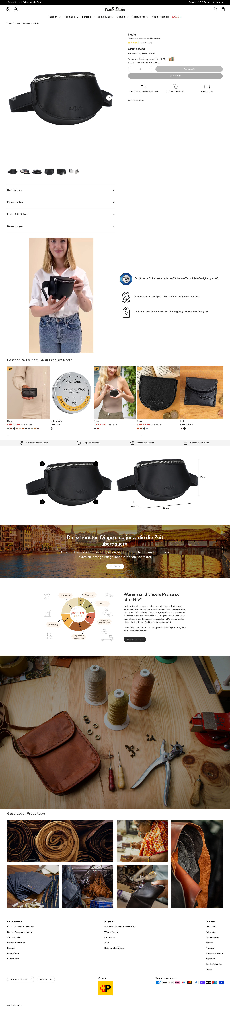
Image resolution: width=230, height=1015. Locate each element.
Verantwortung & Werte (101, 749)
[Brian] (158, 392)
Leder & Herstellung (130, 749)
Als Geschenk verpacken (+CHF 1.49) (148, 58)
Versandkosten (148, 53)
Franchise (210, 948)
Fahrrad (86, 17)
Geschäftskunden (214, 964)
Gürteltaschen (27, 24)
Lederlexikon (13, 958)
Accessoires (138, 17)
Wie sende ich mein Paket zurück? (120, 926)
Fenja (96, 421)
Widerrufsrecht (111, 932)
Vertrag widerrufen (16, 942)
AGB (106, 942)
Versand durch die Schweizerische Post (24, 2)
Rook (9, 421)
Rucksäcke (70, 17)
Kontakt (11, 948)
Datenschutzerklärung (114, 948)
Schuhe (121, 17)
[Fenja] (115, 392)
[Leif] (201, 392)
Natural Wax (56, 421)
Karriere (209, 942)
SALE (175, 17)
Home (9, 24)
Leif (182, 421)
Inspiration (210, 958)
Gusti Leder (17, 1005)
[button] (8, 9)
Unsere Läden (212, 937)
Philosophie (211, 926)
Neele (36, 24)
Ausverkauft (189, 69)
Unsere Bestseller (134, 639)
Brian (139, 421)
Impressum (109, 937)
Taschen (52, 17)
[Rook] (28, 392)
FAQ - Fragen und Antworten (20, 926)
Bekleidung (103, 17)
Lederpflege (115, 566)
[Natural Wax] (71, 392)
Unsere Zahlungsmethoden (19, 932)
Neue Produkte (160, 17)
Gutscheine (211, 932)
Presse (209, 969)
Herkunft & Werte (214, 953)
